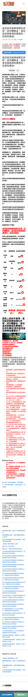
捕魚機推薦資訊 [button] (7, 354)
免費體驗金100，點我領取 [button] (10, 341)
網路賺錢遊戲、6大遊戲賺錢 (14, 385)
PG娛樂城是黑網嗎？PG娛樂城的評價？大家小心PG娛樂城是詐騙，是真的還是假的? (16, 476)
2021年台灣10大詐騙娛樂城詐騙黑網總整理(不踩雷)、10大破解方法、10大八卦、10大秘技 (16, 398)
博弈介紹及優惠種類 (15, 44)
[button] (8, 119)
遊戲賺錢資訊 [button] (6, 352)
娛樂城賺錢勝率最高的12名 (13, 422)
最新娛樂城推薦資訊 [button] (8, 344)
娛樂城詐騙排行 (10, 449)
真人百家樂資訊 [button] (7, 355)
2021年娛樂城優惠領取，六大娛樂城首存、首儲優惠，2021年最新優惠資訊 (15, 411)
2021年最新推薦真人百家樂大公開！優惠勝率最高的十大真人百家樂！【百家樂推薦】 (15, 439)
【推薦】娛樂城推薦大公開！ (10, 544)
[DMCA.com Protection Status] (6, 686)
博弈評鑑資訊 (19, 484)
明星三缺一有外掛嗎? (8, 546)
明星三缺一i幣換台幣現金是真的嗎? (12, 549)
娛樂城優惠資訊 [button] (7, 350)
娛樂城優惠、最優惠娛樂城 (13, 386)
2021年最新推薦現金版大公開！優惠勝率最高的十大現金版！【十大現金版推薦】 (15, 434)
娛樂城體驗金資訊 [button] (7, 348)
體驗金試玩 (21, 695)
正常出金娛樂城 (7, 695)
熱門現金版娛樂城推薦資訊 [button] (10, 346)
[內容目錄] (18, 70)
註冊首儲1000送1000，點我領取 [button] (12, 342)
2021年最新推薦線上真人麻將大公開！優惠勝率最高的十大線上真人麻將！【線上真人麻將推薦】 (15, 445)
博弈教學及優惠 (9, 484)
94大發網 (5, 44)
